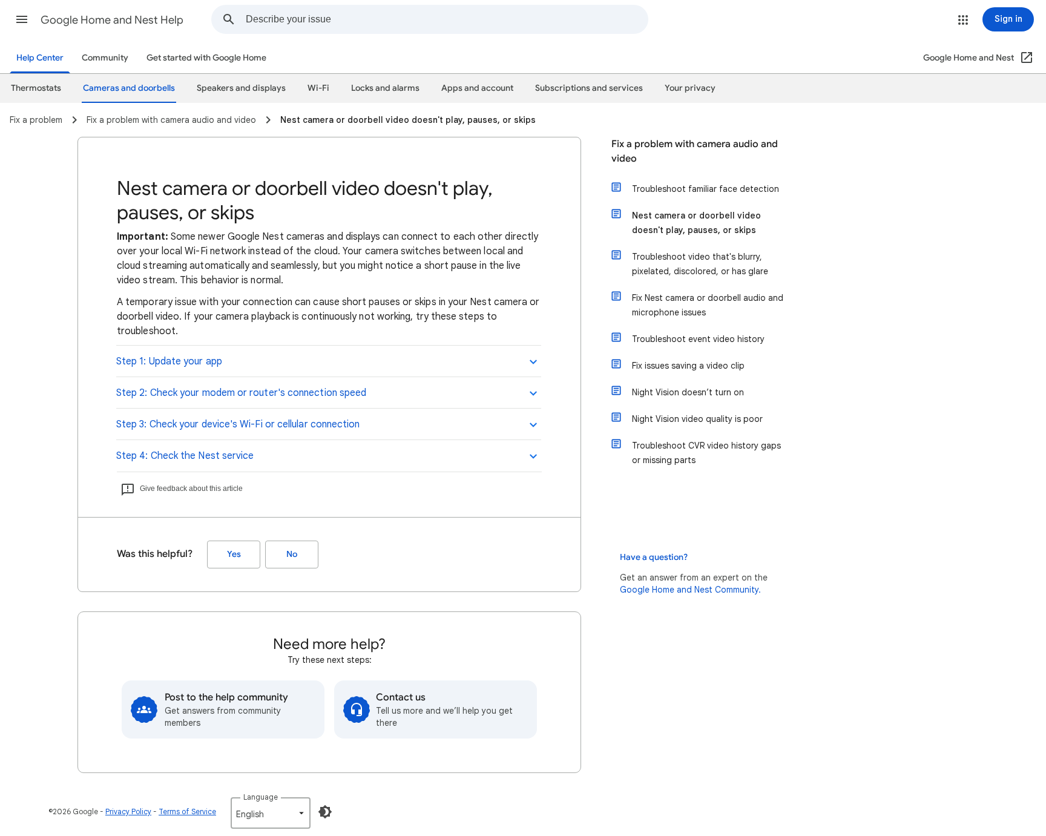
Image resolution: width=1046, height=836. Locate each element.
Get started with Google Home (206, 58)
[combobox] (447, 19)
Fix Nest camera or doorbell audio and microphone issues (707, 305)
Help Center (40, 58)
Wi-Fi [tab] (318, 88)
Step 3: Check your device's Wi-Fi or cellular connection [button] (238, 424)
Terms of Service (187, 811)
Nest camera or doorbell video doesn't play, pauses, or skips (696, 222)
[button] (21, 19)
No (291, 554)
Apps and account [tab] (477, 88)
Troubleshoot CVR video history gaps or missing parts (706, 453)
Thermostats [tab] (36, 88)
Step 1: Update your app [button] (169, 361)
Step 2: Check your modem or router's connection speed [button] (241, 393)
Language (260, 796)
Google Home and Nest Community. (690, 589)
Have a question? (654, 557)
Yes (234, 554)
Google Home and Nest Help (112, 20)
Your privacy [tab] (690, 88)
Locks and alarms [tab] (385, 88)
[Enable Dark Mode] (325, 811)
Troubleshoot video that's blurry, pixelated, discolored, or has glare (700, 264)
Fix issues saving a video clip (688, 365)
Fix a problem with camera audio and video (694, 151)
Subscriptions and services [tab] (589, 88)
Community (105, 58)
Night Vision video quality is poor (697, 418)
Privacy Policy (128, 811)
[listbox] (271, 813)
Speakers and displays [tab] (241, 88)
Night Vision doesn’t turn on (688, 392)
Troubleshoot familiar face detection (705, 188)
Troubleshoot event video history (698, 339)
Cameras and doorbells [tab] (129, 88)
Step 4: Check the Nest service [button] (185, 456)
